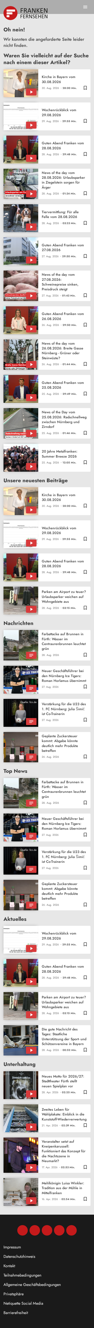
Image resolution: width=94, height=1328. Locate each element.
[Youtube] (47, 1230)
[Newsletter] (71, 1230)
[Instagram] (35, 1230)
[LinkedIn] (59, 1230)
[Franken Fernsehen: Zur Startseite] (25, 13)
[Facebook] (22, 1230)
